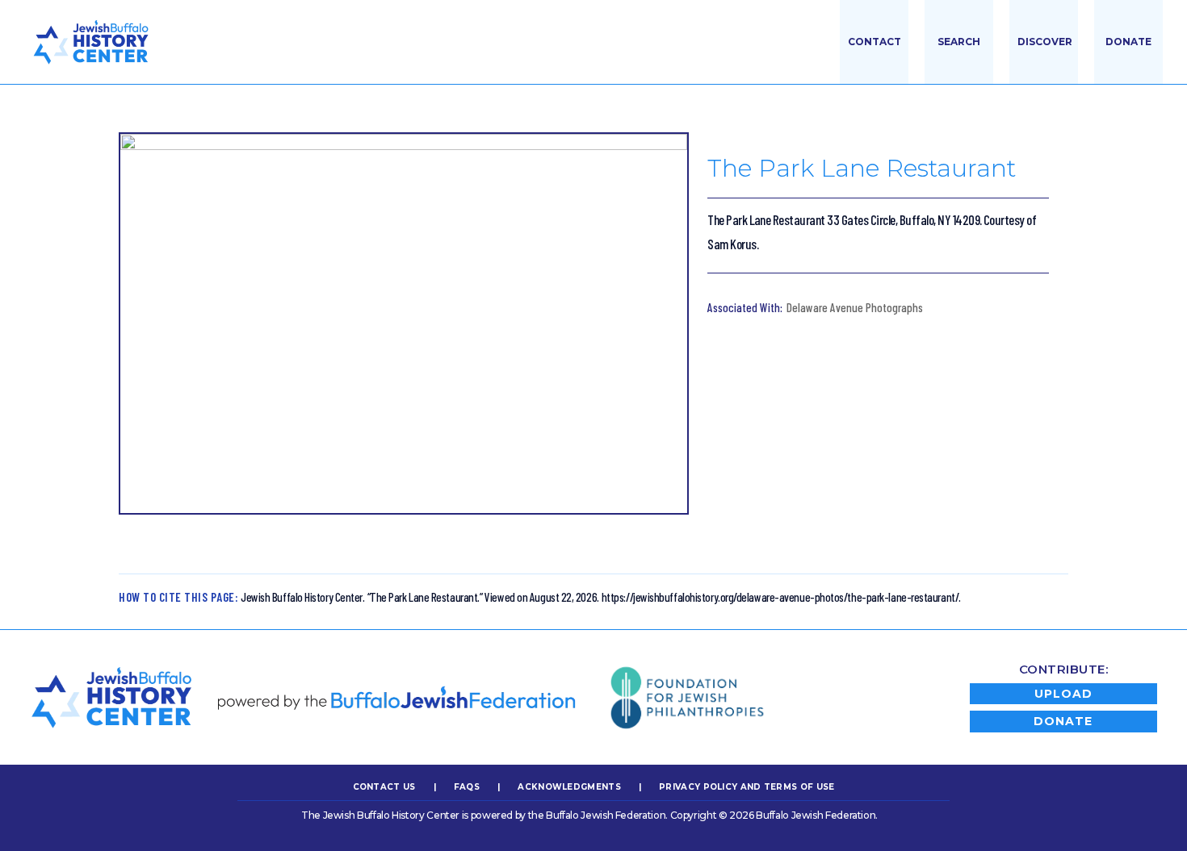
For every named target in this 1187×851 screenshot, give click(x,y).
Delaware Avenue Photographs (854, 307)
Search (958, 41)
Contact (874, 41)
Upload (1063, 693)
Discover (1044, 41)
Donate (1128, 41)
